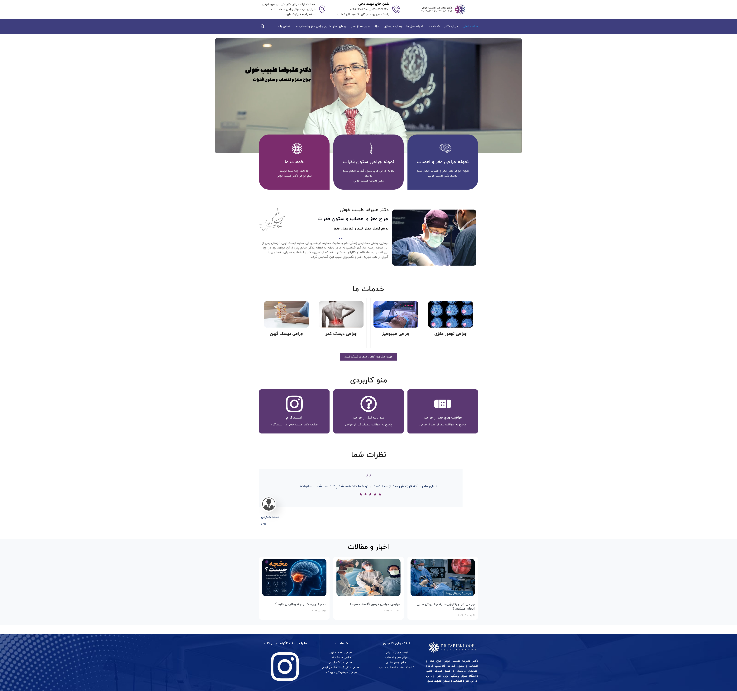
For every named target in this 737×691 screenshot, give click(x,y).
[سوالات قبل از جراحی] (368, 403)
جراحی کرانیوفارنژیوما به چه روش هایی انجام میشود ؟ (445, 606)
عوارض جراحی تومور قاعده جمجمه (375, 604)
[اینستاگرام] (294, 403)
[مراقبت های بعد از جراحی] (442, 403)
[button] (262, 26)
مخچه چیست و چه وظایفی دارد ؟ (300, 604)
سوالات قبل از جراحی (368, 417)
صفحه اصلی (470, 27)
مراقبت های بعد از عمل (365, 27)
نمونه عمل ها (414, 27)
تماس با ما (283, 27)
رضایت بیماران (393, 27)
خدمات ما (434, 27)
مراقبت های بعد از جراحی (443, 417)
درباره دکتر (451, 27)
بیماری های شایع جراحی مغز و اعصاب (322, 27)
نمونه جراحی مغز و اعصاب (442, 162)
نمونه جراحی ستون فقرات (368, 162)
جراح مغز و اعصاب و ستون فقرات (353, 218)
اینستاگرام (294, 417)
